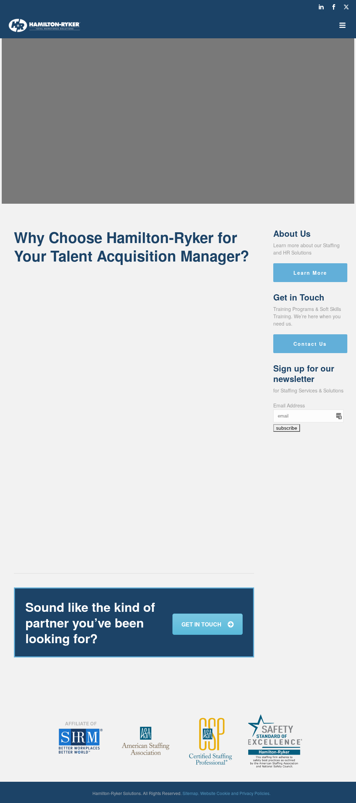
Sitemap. (191, 793)
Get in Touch (201, 624)
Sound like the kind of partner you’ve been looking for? (90, 622)
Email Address (289, 405)
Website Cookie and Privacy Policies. (235, 793)
